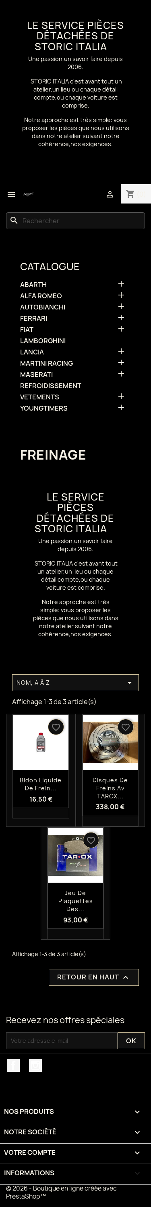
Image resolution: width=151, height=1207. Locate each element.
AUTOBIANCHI (42, 307)
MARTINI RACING (46, 363)
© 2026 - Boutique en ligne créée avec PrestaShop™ (61, 1192)
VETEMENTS (39, 397)
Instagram (35, 1065)
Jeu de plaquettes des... (75, 901)
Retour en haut (93, 977)
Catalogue (50, 266)
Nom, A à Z (75, 683)
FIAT (26, 330)
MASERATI (36, 374)
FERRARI (33, 318)
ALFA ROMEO (41, 296)
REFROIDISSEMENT (50, 386)
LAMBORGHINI (43, 341)
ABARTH (33, 285)
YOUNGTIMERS (44, 408)
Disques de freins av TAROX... (110, 788)
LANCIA (32, 352)
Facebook (13, 1065)
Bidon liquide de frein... (41, 784)
